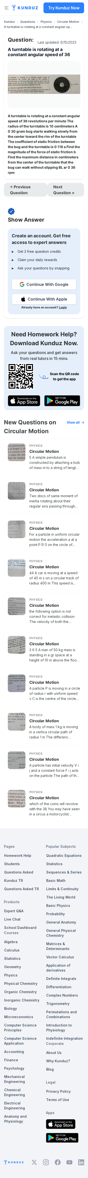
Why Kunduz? (58, 1061)
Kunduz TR (13, 880)
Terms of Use (57, 1100)
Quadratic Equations (64, 855)
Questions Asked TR (21, 889)
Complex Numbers (62, 995)
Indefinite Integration (64, 1038)
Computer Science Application (20, 1040)
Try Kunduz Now (63, 7)
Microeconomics (18, 1017)
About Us (54, 1053)
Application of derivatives (58, 967)
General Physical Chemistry (61, 932)
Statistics (12, 958)
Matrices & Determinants (57, 946)
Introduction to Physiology (59, 1027)
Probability (55, 914)
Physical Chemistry (20, 983)
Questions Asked (18, 872)
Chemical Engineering (14, 1092)
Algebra (11, 942)
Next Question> (64, 189)
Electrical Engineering (14, 1105)
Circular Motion (68, 22)
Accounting (14, 1052)
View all (73, 422)
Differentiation (58, 987)
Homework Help (17, 855)
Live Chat (12, 919)
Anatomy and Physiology (15, 1118)
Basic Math (56, 880)
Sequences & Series (64, 872)
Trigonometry (57, 1003)
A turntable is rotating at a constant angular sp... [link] (38, 27)
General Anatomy (61, 922)
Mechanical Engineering (14, 1079)
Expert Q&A (13, 911)
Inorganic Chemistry (21, 1000)
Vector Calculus (60, 957)
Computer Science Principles (20, 1027)
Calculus (12, 950)
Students (12, 864)
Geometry (12, 967)
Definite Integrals (61, 978)
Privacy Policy (58, 1091)
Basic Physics (58, 905)
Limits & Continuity (62, 889)
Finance (11, 1060)
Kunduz (9, 22)
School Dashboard (20, 927)
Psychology (14, 1068)
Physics (46, 22)
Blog (50, 1069)
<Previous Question (20, 189)
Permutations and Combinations (61, 1014)
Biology (10, 1008)
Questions (27, 22)
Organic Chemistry (20, 992)
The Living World (60, 897)
